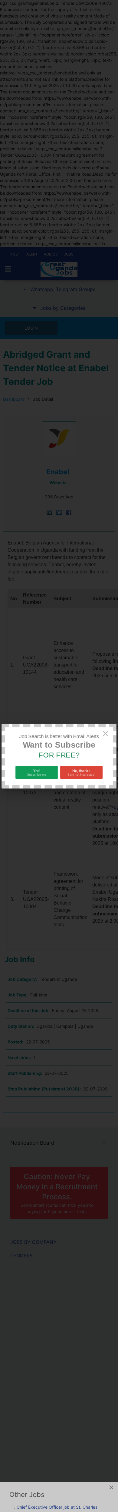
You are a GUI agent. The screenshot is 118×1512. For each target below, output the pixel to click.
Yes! (36, 772)
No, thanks (81, 772)
